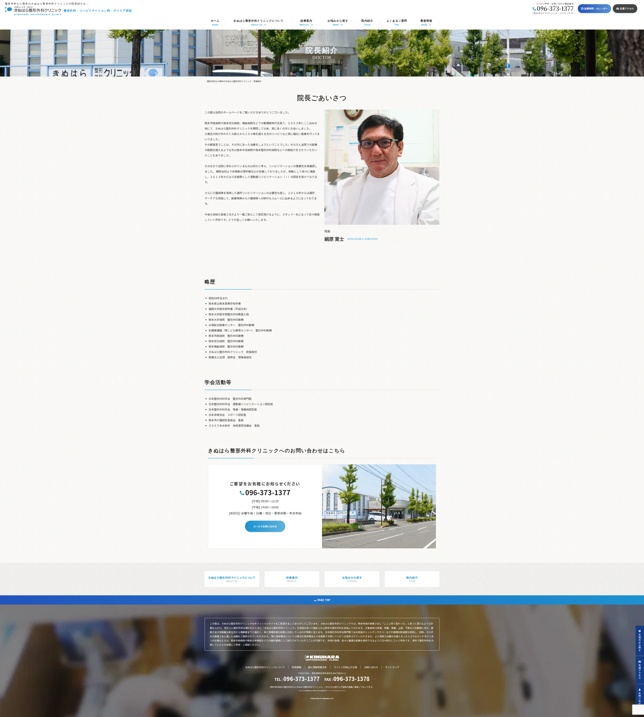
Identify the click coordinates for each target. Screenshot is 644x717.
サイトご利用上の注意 (345, 667)
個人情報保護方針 (317, 667)
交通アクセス (627, 8)
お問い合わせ (371, 667)
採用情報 (296, 667)
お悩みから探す (639, 642)
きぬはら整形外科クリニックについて (265, 667)
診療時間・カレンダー (596, 8)
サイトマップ (392, 667)
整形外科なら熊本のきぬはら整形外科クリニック (319, 690)
